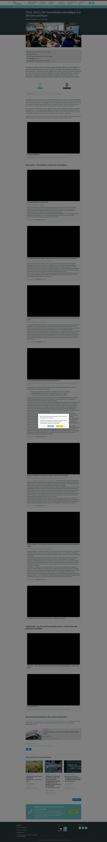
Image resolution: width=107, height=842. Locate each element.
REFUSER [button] (50, 426)
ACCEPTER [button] (60, 426)
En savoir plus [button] (43, 426)
